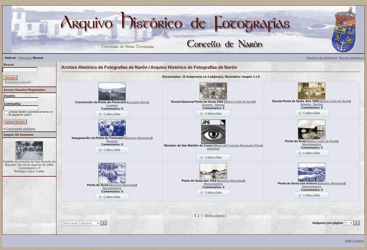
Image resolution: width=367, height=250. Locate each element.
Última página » (215, 215)
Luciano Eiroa (138, 102)
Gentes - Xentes (213, 104)
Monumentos (311, 144)
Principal (25, 57)
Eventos (112, 141)
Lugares (112, 105)
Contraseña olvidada (20, 128)
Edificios (213, 148)
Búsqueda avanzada (18, 81)
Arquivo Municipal (139, 138)
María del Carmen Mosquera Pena (238, 145)
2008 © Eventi (354, 240)
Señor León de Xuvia (239, 101)
